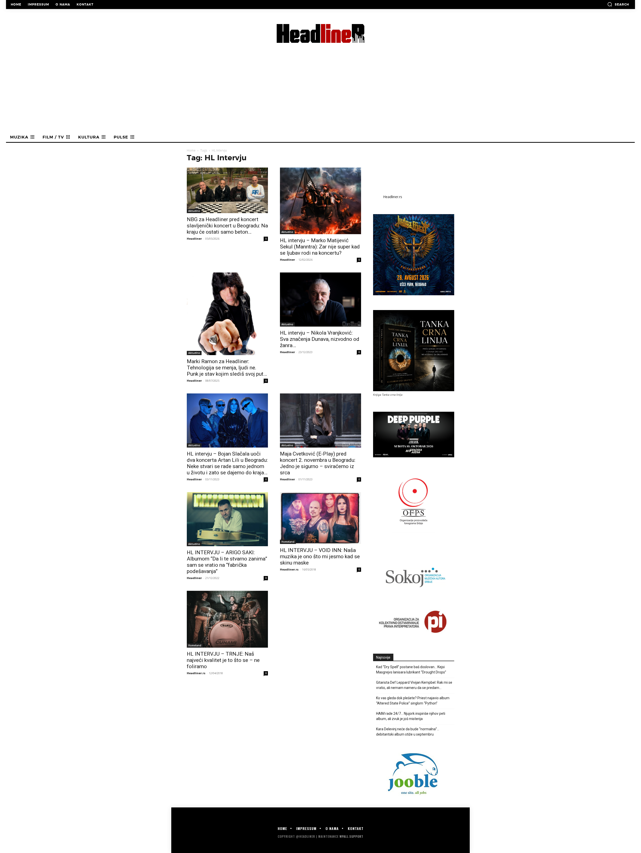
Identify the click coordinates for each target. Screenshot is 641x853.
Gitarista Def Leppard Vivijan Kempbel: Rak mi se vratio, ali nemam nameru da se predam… (414, 685)
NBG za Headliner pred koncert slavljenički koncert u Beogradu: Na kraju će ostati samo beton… (227, 225)
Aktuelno (194, 211)
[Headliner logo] (320, 33)
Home (191, 150)
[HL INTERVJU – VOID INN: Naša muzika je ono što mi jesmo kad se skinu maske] (320, 518)
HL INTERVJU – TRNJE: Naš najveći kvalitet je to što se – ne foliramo (223, 660)
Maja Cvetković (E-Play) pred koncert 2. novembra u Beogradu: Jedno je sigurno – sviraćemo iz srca (317, 463)
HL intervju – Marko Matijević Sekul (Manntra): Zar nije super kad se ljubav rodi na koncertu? (320, 246)
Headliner (194, 238)
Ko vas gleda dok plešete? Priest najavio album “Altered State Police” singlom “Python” (412, 700)
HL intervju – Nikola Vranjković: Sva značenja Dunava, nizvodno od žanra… (319, 339)
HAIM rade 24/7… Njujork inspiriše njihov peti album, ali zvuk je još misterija (410, 716)
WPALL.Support (351, 836)
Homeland (287, 541)
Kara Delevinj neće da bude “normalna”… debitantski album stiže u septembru (407, 731)
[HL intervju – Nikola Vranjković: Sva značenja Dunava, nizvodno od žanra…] (320, 299)
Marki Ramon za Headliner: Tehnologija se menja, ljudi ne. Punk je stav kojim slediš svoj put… (227, 367)
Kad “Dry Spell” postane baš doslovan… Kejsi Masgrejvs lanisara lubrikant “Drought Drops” (411, 669)
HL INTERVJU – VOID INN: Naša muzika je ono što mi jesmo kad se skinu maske (320, 556)
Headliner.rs (289, 569)
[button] (618, 4)
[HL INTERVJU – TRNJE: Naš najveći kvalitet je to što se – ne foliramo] (227, 619)
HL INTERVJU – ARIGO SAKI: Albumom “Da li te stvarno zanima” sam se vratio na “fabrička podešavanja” (227, 561)
